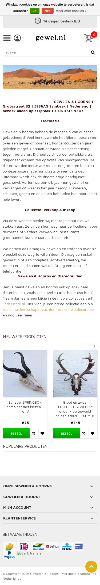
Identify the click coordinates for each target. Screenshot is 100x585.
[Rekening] (17, 38)
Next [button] (94, 346)
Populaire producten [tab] (25, 446)
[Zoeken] (93, 52)
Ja (35, 11)
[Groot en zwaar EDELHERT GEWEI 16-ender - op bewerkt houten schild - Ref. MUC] (75, 373)
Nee (48, 11)
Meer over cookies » (71, 11)
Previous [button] (88, 346)
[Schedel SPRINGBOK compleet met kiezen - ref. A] (25, 373)
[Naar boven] (91, 567)
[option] (50, 21)
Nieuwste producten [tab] (24, 336)
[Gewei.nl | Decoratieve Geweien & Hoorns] (50, 38)
